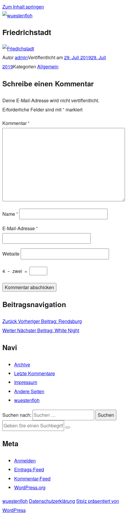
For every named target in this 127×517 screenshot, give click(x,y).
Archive (22, 364)
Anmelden (25, 460)
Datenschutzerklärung (52, 501)
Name (10, 213)
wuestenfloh (27, 400)
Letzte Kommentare (34, 373)
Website (10, 253)
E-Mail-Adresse (20, 228)
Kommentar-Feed (32, 478)
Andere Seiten (29, 391)
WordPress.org (29, 487)
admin (21, 57)
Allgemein (47, 66)
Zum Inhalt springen (23, 6)
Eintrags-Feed (29, 469)
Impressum (25, 382)
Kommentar (16, 123)
